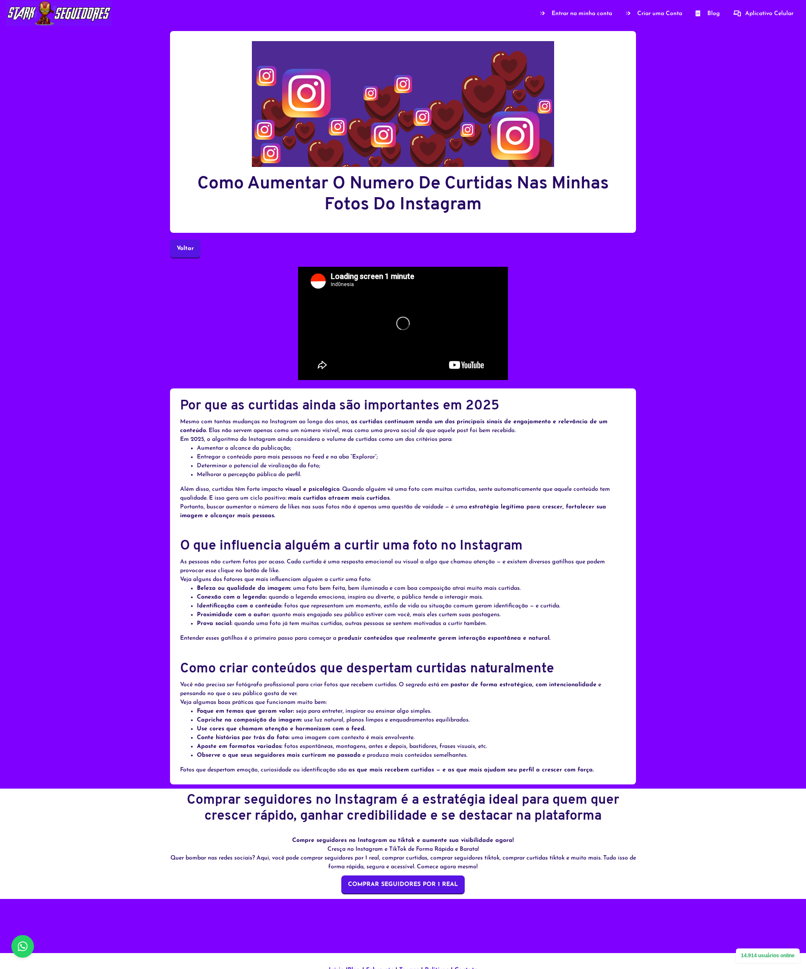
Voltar (185, 248)
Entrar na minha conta (582, 13)
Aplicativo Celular (769, 13)
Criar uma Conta (659, 13)
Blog (713, 13)
